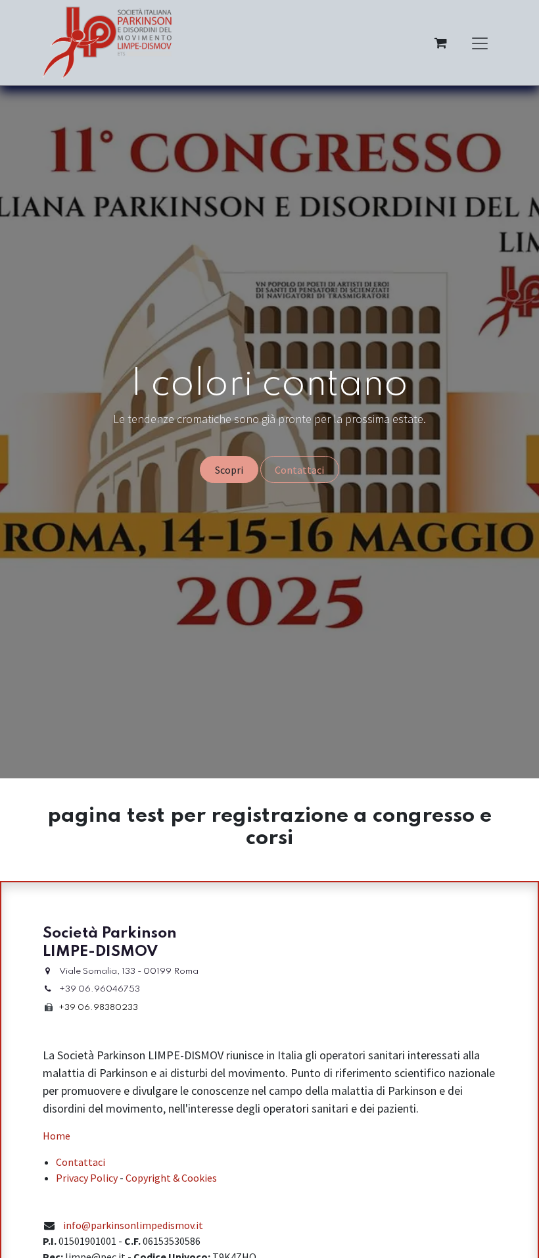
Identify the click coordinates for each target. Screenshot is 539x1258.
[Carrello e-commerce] (440, 42)
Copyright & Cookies (171, 1177)
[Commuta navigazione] (479, 43)
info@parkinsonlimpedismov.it (133, 1225)
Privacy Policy (87, 1177)
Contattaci (299, 469)
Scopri (229, 469)
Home (56, 1135)
